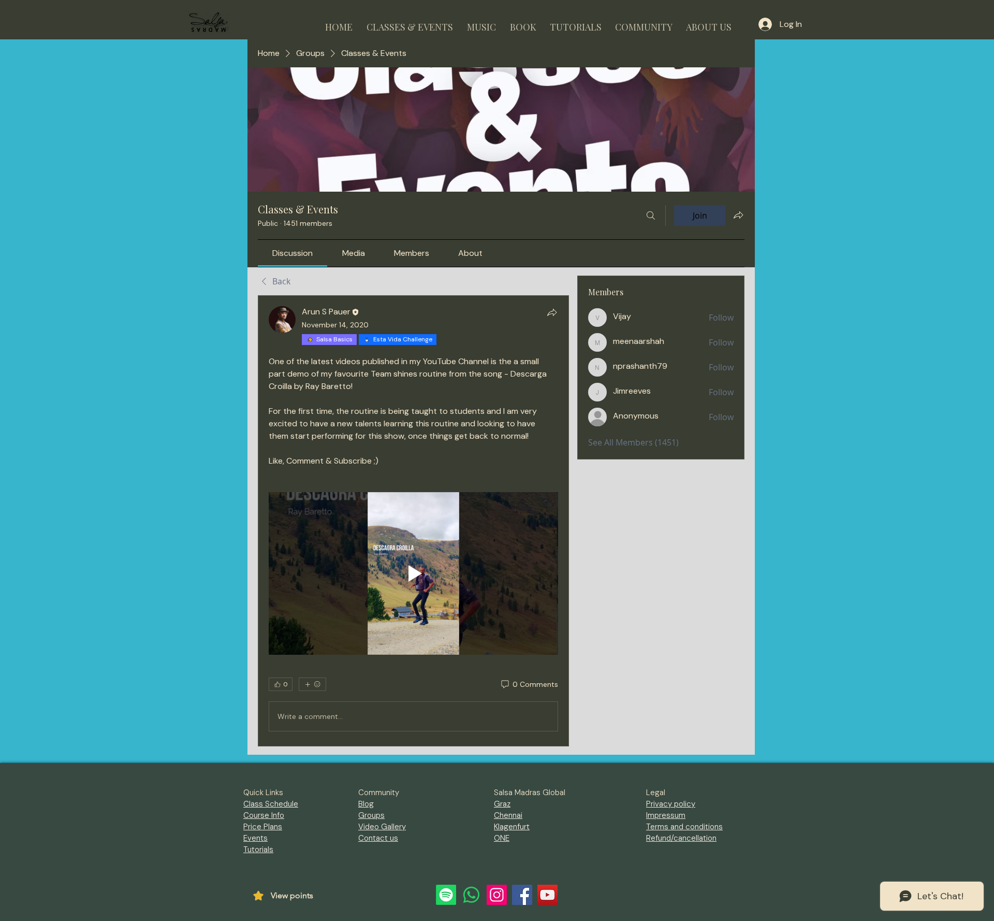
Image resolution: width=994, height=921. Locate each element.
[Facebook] (522, 895)
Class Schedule (270, 804)
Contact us (378, 838)
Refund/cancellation (681, 838)
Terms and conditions (684, 827)
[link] (292, 253)
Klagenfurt (512, 827)
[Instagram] (497, 895)
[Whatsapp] (471, 895)
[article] (413, 520)
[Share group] (738, 215)
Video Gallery (382, 827)
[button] (409, 22)
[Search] (651, 215)
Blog (366, 804)
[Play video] (413, 573)
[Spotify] (446, 895)
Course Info (263, 815)
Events (255, 838)
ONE (501, 838)
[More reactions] (312, 684)
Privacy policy (670, 804)
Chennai (508, 815)
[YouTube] (547, 895)
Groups (371, 815)
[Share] (552, 312)
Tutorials (258, 849)
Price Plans (262, 827)
